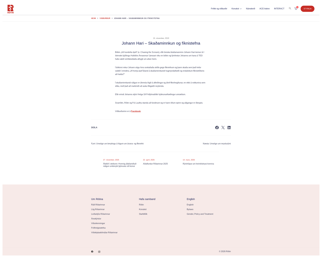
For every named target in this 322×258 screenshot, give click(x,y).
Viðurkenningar (98, 223)
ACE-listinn (264, 9)
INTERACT (279, 9)
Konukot (235, 9)
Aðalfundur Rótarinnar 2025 (155, 164)
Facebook (136, 111)
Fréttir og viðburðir (219, 9)
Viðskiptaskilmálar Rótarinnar (104, 232)
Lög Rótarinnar (98, 209)
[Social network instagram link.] (99, 251)
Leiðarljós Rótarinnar (100, 214)
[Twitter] (223, 127)
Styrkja (307, 9)
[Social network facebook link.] (92, 251)
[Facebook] (217, 127)
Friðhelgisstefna (98, 228)
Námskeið (250, 9)
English (190, 205)
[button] (290, 8)
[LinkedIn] (229, 127)
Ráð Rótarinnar (98, 205)
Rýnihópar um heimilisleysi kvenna (198, 164)
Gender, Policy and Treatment (200, 214)
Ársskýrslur (96, 219)
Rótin (141, 205)
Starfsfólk (143, 214)
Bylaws (190, 209)
